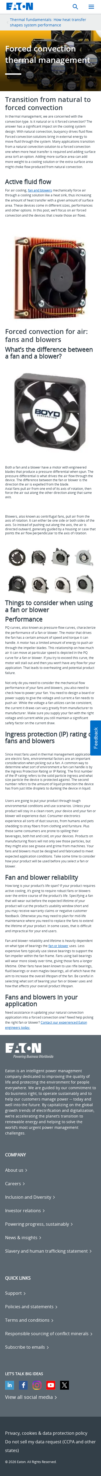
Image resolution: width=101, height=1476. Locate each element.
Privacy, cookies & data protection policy (46, 1433)
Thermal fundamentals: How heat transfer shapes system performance (48, 22)
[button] (95, 738)
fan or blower (58, 946)
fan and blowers (40, 190)
